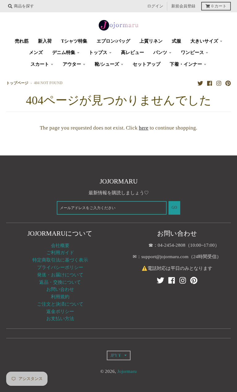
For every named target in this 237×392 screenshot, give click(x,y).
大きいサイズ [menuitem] (204, 41)
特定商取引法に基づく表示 (60, 260)
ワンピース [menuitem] (192, 52)
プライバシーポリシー (60, 267)
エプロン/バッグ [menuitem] (113, 41)
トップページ (17, 83)
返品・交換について (60, 282)
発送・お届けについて (60, 274)
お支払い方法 (60, 318)
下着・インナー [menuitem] (186, 64)
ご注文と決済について (60, 304)
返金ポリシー (60, 311)
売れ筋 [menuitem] (22, 41)
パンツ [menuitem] (160, 52)
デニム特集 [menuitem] (63, 52)
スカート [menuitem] (40, 64)
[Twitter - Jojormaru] (200, 83)
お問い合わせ (60, 289)
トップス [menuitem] (98, 52)
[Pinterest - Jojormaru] (228, 83)
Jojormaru (127, 371)
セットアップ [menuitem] (146, 64)
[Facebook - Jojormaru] (209, 83)
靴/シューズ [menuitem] (107, 64)
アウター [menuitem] (72, 64)
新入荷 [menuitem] (45, 41)
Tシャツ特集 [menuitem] (74, 41)
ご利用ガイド (60, 252)
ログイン (155, 6)
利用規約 (60, 296)
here (143, 128)
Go (174, 208)
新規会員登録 (183, 6)
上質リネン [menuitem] (151, 41)
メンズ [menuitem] (36, 52)
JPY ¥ (115, 355)
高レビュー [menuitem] (132, 52)
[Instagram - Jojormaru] (219, 83)
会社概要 (60, 245)
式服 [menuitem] (176, 41)
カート (219, 6)
